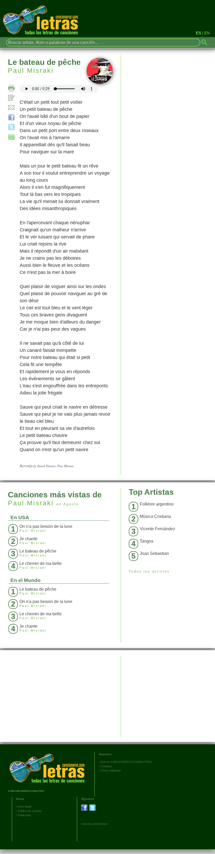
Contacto (106, 766)
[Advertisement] (168, 692)
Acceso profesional (95, 823)
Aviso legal (24, 806)
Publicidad (24, 815)
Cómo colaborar (110, 770)
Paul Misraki (31, 70)
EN (207, 33)
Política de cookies (30, 811)
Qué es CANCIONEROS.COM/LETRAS (126, 761)
